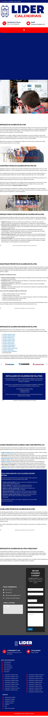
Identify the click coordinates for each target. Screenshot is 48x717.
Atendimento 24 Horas (13, 22)
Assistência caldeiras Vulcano (8, 334)
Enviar (30, 629)
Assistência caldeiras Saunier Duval (9, 348)
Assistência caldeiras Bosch (8, 343)
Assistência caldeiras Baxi (8, 349)
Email (33, 22)
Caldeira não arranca (5, 467)
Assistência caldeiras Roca (8, 337)
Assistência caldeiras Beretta (8, 346)
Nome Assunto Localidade (34, 597)
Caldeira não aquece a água (7, 452)
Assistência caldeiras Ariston (8, 339)
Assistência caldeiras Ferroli (8, 342)
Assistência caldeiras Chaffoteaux (9, 351)
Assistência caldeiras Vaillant (8, 340)
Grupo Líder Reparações (8, 660)
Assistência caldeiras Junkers (8, 335)
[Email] (28, 23)
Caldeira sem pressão (5, 461)
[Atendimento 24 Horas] (4, 23)
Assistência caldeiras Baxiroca (8, 345)
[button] (24, 30)
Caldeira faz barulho (5, 458)
